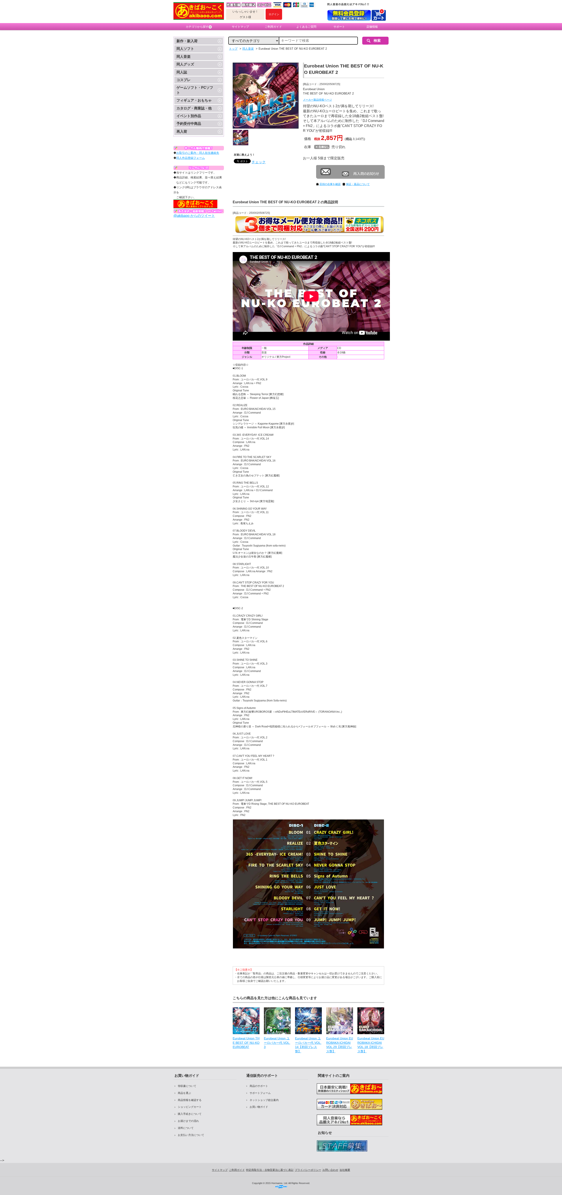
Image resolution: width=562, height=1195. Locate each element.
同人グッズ (185, 64)
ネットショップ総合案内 (264, 1100)
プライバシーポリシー (308, 1170)
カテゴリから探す (197, 26)
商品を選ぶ (184, 1093)
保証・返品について (358, 184)
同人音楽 (184, 56)
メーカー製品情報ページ (317, 99)
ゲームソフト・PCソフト (195, 90)
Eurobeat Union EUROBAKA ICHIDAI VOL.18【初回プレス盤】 (370, 1045)
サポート (339, 26)
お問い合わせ (330, 1170)
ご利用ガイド (273, 26)
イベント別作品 (189, 116)
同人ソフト (185, 49)
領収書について (187, 1086)
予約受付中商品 (189, 123)
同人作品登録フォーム (190, 158)
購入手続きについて (190, 1113)
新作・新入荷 (187, 41)
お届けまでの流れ (188, 1120)
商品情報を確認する (190, 1100)
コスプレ (184, 80)
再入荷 (182, 131)
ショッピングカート (190, 1106)
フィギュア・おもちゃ (194, 100)
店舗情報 (372, 26)
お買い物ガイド (259, 1106)
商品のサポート (259, 1086)
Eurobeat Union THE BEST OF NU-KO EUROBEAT (246, 1043)
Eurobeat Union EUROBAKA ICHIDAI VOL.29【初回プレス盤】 (339, 1045)
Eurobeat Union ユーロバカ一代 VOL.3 (277, 1043)
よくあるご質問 (306, 26)
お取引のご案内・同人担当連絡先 (197, 152)
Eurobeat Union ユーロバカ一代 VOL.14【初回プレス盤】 (308, 1045)
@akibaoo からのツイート (194, 216)
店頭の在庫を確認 (329, 184)
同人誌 (182, 72)
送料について (186, 1128)
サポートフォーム (260, 1093)
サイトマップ (240, 26)
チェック (259, 162)
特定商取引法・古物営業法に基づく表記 (270, 1170)
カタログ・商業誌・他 (194, 108)
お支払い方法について (191, 1135)
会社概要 (345, 1170)
